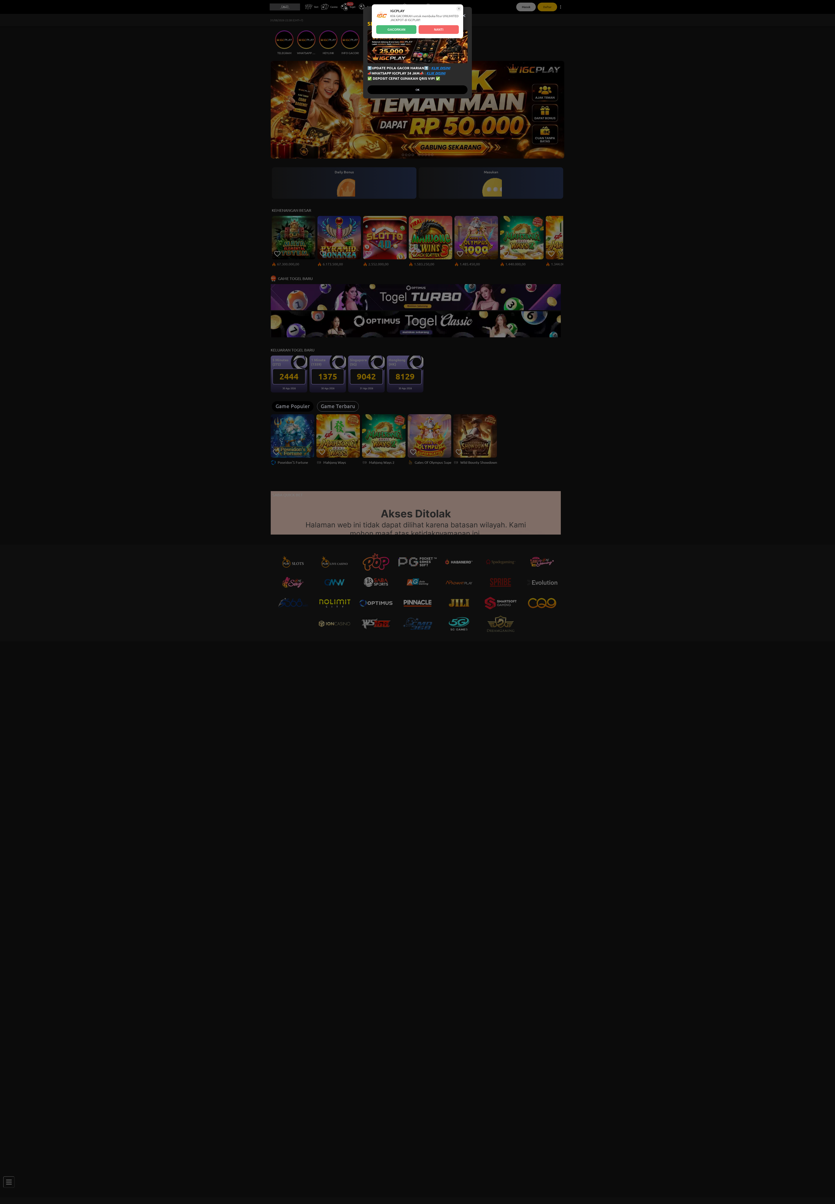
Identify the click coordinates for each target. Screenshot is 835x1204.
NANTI (438, 29)
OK (417, 89)
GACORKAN (396, 29)
